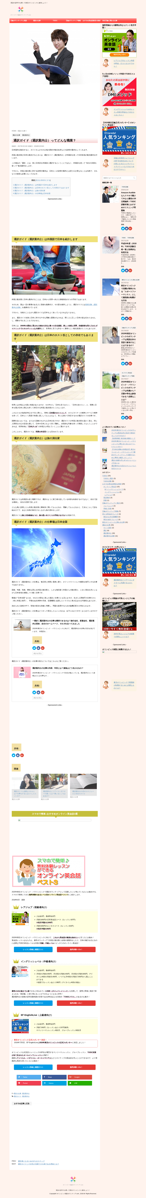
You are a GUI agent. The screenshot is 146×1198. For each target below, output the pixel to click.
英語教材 (106, 498)
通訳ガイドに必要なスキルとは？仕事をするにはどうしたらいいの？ (25, 793)
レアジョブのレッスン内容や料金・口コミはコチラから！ (124, 63)
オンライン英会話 (109, 487)
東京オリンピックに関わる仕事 (113, 522)
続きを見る (38, 653)
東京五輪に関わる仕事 (109, 20)
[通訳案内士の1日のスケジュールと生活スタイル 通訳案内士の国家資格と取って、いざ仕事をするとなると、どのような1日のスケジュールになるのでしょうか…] (83, 781)
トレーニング (108, 506)
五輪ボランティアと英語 (18, 20)
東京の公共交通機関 (110, 517)
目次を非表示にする (43, 180)
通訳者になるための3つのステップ (31, 1161)
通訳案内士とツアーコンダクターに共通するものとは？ (124, 583)
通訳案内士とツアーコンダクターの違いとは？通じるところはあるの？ (54, 793)
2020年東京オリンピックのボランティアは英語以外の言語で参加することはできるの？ (128, 339)
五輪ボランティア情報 (73, 20)
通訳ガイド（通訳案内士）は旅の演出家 (29, 191)
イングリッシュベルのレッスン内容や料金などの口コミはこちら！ (124, 112)
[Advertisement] (55, 108)
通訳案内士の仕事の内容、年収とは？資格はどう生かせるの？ (57, 668)
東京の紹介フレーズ (110, 519)
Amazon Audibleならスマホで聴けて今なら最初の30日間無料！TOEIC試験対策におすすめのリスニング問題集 (128, 201)
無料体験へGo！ (76, 949)
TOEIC (55, 20)
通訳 (105, 530)
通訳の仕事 (37, 20)
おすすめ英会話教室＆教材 (91, 20)
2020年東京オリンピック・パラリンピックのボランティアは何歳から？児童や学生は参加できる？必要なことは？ (128, 391)
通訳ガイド (17, 1096)
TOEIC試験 (107, 481)
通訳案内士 (26, 1093)
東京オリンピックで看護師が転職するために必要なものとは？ (124, 685)
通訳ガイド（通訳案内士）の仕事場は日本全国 (31, 193)
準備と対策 (107, 508)
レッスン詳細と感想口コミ (33, 949)
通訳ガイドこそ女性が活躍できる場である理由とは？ (38, 1164)
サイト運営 (107, 528)
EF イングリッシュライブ (114, 489)
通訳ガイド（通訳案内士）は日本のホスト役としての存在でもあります (41, 188)
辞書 (105, 500)
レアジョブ (109, 495)
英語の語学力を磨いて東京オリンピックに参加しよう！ (73, 1190)
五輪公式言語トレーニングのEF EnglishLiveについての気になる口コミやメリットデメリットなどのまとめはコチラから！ (124, 163)
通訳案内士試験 (109, 536)
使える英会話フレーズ (110, 514)
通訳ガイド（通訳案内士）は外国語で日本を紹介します (35, 185)
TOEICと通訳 (108, 478)
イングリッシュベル (112, 492)
